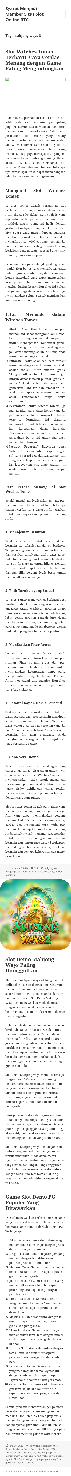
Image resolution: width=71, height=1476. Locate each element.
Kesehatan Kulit (49, 1445)
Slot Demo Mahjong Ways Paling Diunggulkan (29, 965)
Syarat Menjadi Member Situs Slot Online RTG (24, 13)
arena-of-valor (13, 1471)
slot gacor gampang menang (41, 1459)
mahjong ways (13, 871)
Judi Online (34, 1445)
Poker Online (30, 1449)
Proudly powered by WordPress (41, 1471)
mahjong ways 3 (48, 871)
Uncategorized (13, 1452)
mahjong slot (52, 145)
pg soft (9, 1459)
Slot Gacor (19, 1459)
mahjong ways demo (53, 1455)
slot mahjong (23, 228)
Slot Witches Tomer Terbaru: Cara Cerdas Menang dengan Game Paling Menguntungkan (34, 60)
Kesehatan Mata (14, 1449)
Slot (36, 868)
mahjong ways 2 (30, 871)
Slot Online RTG (46, 1449)
